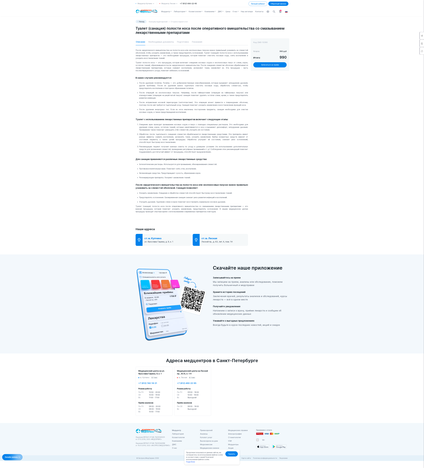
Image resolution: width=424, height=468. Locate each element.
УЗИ (230, 441)
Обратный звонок (278, 4)
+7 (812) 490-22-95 (188, 3)
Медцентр (165, 11)
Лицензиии (283, 458)
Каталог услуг (206, 437)
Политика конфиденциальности (265, 458)
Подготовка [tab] (183, 42)
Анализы (204, 434)
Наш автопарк (247, 11)
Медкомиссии (206, 444)
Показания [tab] (197, 42)
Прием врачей (206, 430)
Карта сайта (246, 458)
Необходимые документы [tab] (161, 42)
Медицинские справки (238, 430)
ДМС (220, 11)
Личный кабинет (258, 4)
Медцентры (233, 444)
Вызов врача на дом (209, 441)
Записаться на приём (270, 65)
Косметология (195, 11)
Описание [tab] (140, 42)
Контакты (259, 11)
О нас (235, 11)
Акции (230, 448)
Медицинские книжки (209, 448)
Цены (228, 11)
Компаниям (209, 11)
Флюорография (235, 434)
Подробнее (190, 462)
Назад (141, 21)
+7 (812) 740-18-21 (147, 383)
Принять (231, 454)
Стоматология (234, 437)
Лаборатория (179, 11)
